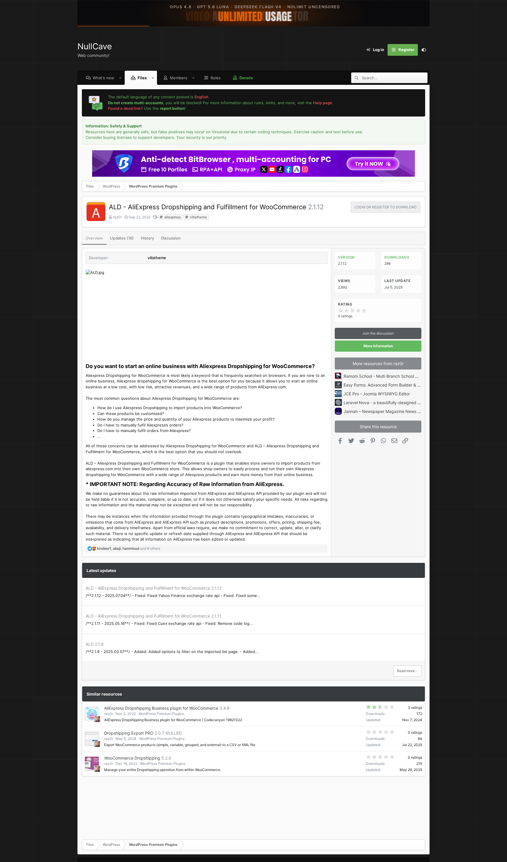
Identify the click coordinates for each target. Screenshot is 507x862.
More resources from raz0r (378, 363)
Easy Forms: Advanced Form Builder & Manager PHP (394, 384)
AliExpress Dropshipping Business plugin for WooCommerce (161, 708)
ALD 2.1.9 (95, 644)
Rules (216, 77)
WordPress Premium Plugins (161, 713)
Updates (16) (122, 238)
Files (142, 77)
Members (178, 77)
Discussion (171, 238)
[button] (120, 78)
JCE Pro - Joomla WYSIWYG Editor (377, 393)
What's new (103, 77)
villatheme (198, 217)
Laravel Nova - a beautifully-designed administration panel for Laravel (411, 402)
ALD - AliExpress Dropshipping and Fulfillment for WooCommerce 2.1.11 (153, 615)
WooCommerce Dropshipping (132, 757)
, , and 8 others (128, 548)
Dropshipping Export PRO (128, 733)
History (147, 238)
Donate (246, 77)
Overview (94, 238)
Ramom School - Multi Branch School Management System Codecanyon (412, 376)
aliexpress (172, 217)
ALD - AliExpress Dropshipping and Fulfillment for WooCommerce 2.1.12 (154, 588)
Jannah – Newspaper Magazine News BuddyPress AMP (397, 411)
